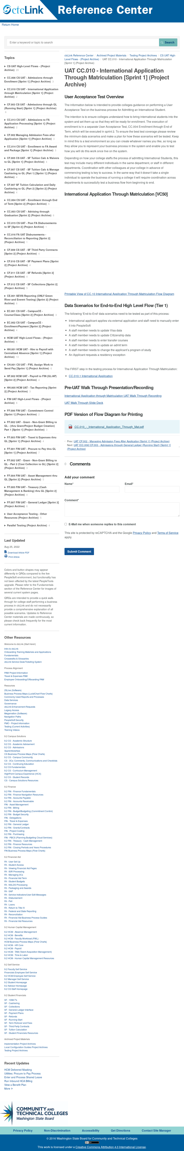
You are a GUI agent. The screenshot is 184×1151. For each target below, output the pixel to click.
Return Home (10, 24)
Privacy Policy (142, 533)
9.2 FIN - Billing (11, 807)
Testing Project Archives (143, 55)
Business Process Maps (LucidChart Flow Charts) (28, 693)
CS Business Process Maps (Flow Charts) (24, 753)
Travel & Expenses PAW (16, 675)
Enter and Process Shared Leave (23, 1077)
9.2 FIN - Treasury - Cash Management (23, 840)
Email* (129, 484)
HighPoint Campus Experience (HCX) (22, 773)
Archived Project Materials (111, 55)
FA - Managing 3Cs (13, 874)
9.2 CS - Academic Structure (18, 740)
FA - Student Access (14, 864)
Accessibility (90, 1130)
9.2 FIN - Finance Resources (18, 844)
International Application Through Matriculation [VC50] (116, 194)
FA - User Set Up (12, 861)
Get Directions (120, 1130)
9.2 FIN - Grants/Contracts (17, 827)
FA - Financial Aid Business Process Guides (25, 917)
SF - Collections (12, 1006)
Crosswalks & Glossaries (16, 658)
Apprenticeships (12, 750)
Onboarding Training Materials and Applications (27, 651)
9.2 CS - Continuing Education (19, 763)
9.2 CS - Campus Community (18, 757)
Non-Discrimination (57, 1130)
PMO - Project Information (16, 723)
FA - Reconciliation (13, 914)
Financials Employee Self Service (20, 972)
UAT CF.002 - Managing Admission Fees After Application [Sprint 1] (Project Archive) (122, 441)
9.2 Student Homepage (15, 982)
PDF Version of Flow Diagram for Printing (104, 414)
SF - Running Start (13, 1019)
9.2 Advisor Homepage (15, 985)
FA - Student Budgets (14, 881)
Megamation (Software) (15, 713)
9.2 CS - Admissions (14, 747)
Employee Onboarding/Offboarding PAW (24, 679)
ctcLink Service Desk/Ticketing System (23, 661)
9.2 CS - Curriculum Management (20, 770)
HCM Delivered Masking (18, 1069)
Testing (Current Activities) (17, 726)
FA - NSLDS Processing (15, 884)
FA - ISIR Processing (14, 871)
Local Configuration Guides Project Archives (26, 1047)
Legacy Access (11, 710)
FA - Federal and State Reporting (20, 911)
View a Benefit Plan (15, 1085)
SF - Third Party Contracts (16, 1026)
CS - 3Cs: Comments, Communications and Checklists (30, 760)
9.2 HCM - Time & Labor (16, 954)
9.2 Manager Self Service (16, 979)
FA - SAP (8, 891)
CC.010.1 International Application (91, 376)
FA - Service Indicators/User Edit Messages (25, 894)
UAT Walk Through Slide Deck (84, 403)
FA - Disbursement (13, 897)
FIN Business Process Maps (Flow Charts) (24, 850)
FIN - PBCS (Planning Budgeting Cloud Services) (28, 837)
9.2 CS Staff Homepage (15, 988)
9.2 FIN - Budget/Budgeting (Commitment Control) (28, 811)
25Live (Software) (13, 690)
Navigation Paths (12, 716)
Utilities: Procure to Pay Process (22, 1073)
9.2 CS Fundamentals (15, 767)
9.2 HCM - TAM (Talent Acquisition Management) (28, 951)
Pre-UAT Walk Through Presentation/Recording (109, 387)
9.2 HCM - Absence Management (20, 931)
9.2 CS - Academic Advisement (19, 744)
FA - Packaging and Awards (17, 887)
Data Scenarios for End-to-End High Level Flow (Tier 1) (116, 305)
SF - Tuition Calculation (15, 1029)
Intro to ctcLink (11, 648)
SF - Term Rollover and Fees (18, 1022)
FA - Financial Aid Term (15, 878)
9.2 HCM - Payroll (13, 948)
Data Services (11, 700)
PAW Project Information (16, 672)
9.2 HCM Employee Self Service (20, 975)
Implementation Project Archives (20, 1043)
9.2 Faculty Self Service (15, 969)
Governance (10, 703)
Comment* (72, 500)
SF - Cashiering (12, 1003)
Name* (69, 484)
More (7, 1088)
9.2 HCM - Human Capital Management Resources (29, 958)
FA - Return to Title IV (14, 907)
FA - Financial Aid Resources (18, 920)
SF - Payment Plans (14, 1012)
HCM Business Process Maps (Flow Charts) (25, 941)
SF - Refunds (10, 1016)
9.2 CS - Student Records (16, 777)
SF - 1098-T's (10, 999)
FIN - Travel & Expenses (16, 820)
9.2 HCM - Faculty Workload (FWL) (21, 938)
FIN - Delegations (12, 817)
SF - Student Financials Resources (21, 1032)
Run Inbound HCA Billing (18, 1081)
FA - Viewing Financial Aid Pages (20, 868)
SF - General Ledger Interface (18, 1009)
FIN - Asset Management (16, 804)
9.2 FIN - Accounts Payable (17, 797)
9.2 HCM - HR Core (13, 945)
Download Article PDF (18, 552)
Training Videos (12, 729)
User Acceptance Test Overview (94, 96)
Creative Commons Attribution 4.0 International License (110, 1147)
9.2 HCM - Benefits (13, 935)
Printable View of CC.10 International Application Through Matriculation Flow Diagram (119, 294)
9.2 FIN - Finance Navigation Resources (23, 794)
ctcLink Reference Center (79, 55)
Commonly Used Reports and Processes (24, 696)
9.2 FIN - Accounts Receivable (19, 801)
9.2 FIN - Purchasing (14, 834)
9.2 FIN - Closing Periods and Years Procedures (27, 847)
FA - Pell (8, 901)
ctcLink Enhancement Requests (19, 706)
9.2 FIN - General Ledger (16, 824)
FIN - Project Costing (14, 830)
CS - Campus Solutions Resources (21, 780)
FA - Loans (9, 904)
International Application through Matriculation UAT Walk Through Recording (113, 396)
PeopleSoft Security (14, 719)
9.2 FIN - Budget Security (16, 814)
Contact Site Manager (156, 1130)
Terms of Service (167, 533)
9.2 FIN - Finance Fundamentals (20, 791)
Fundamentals (11, 655)
